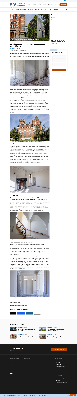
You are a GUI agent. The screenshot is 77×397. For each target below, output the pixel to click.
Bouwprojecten (13, 361)
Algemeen (12, 9)
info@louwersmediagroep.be (61, 382)
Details (68, 395)
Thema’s (49, 9)
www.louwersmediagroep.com (61, 387)
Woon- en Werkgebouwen (20, 9)
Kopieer (37, 313)
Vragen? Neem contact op (59, 349)
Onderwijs (37, 9)
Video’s (39, 4)
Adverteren (44, 4)
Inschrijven (59, 69)
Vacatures (55, 4)
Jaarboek (56, 9)
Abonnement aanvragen (28, 363)
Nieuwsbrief (50, 4)
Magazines (29, 4)
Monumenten (43, 9)
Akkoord (73, 395)
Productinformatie (13, 363)
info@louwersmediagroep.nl (61, 366)
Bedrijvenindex (63, 4)
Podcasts (34, 4)
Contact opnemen (27, 365)
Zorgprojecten (30, 9)
